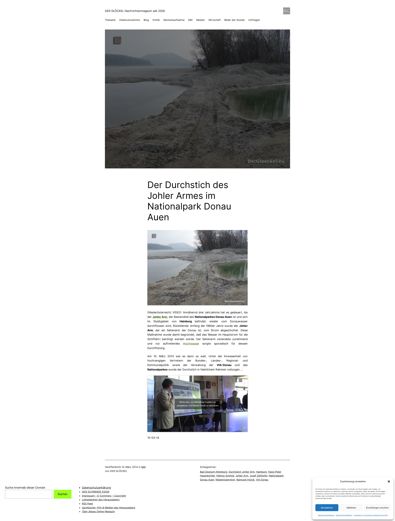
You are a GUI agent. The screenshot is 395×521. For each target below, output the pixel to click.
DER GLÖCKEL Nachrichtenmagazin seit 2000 (135, 11)
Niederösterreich (225, 479)
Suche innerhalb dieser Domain (25, 487)
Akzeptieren (327, 507)
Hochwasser (191, 343)
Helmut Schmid (225, 475)
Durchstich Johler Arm (242, 471)
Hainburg (261, 471)
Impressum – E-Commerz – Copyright (104, 495)
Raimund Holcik (245, 479)
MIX (143, 467)
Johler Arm (241, 475)
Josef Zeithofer (258, 475)
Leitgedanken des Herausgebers (101, 499)
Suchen (62, 494)
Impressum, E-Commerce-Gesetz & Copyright (371, 515)
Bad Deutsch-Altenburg (213, 471)
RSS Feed (87, 503)
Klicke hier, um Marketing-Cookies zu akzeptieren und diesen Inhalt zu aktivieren (197, 404)
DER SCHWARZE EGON (95, 491)
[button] (388, 481)
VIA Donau (262, 479)
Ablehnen (351, 507)
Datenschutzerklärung (326, 515)
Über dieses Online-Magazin (98, 511)
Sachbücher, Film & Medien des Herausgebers (108, 507)
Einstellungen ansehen (377, 507)
